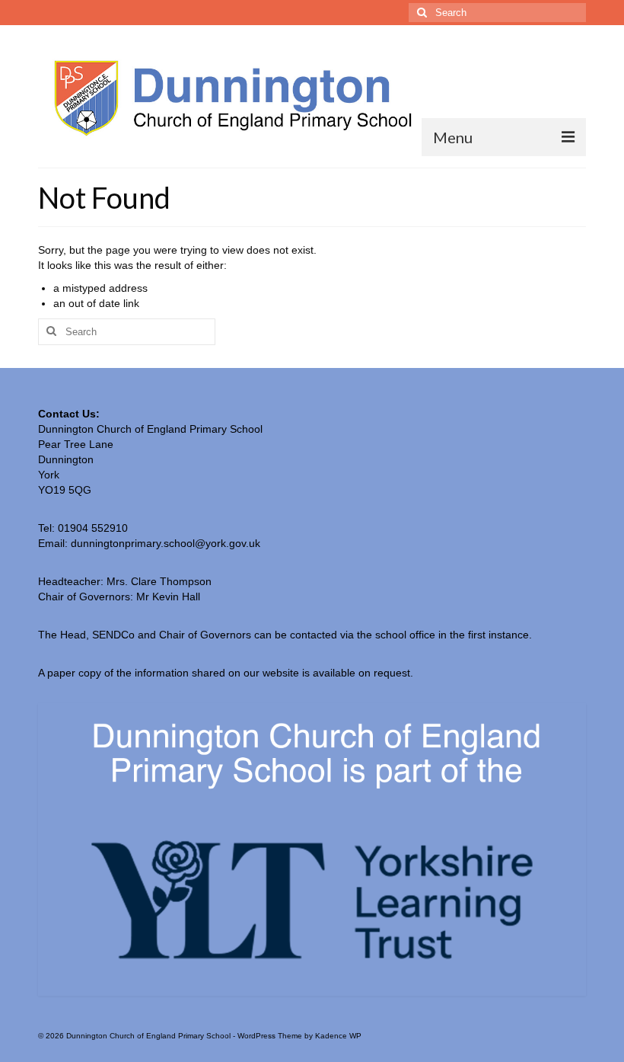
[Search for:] (497, 12)
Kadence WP (338, 1036)
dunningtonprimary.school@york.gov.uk (165, 543)
